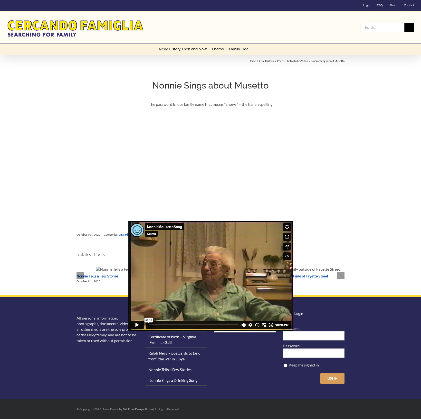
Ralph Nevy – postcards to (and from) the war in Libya (174, 356)
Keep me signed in (304, 365)
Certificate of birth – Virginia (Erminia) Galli (172, 339)
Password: (292, 345)
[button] (255, 49)
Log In (332, 378)
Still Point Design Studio (138, 409)
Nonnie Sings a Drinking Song (172, 380)
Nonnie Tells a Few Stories (97, 276)
